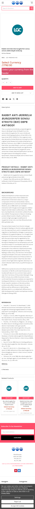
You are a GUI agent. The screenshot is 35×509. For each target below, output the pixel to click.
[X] (13, 99)
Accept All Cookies (17, 506)
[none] (17, 30)
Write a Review (6, 53)
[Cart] (32, 3)
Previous (2, 398)
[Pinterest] (17, 99)
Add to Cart (9, 398)
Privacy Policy (5, 493)
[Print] (10, 99)
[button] (17, 93)
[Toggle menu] (2, 2)
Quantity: (5, 79)
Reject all (17, 502)
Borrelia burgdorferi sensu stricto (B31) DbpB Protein (9, 402)
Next (33, 398)
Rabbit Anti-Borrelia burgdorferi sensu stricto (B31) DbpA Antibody (26, 403)
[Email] (6, 99)
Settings (17, 497)
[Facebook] (3, 99)
